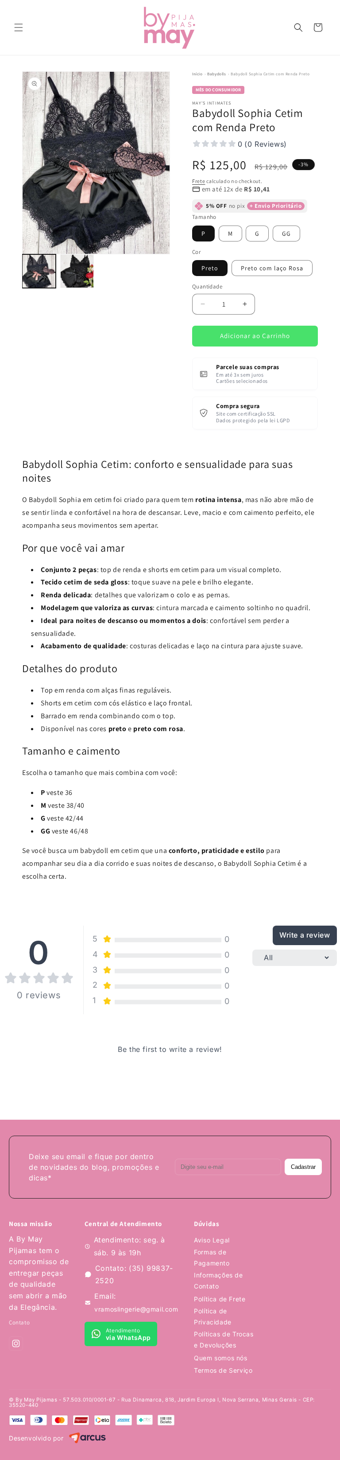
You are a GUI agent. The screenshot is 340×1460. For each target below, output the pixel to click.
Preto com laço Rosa (272, 268)
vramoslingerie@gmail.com (136, 1309)
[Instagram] (16, 1343)
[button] (18, 27)
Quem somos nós (220, 1358)
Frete (198, 181)
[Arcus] (87, 1438)
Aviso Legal (212, 1240)
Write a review (304, 935)
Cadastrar (303, 1167)
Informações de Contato (218, 1280)
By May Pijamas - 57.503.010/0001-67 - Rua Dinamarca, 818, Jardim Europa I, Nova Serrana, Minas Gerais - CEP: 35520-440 (162, 1402)
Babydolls (216, 74)
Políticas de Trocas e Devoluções (223, 1339)
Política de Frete (219, 1299)
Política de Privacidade (213, 1316)
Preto (209, 268)
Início (197, 74)
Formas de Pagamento (211, 1257)
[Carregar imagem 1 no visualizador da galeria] (39, 271)
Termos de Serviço (223, 1370)
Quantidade (207, 286)
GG (286, 233)
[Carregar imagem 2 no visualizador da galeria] (77, 271)
